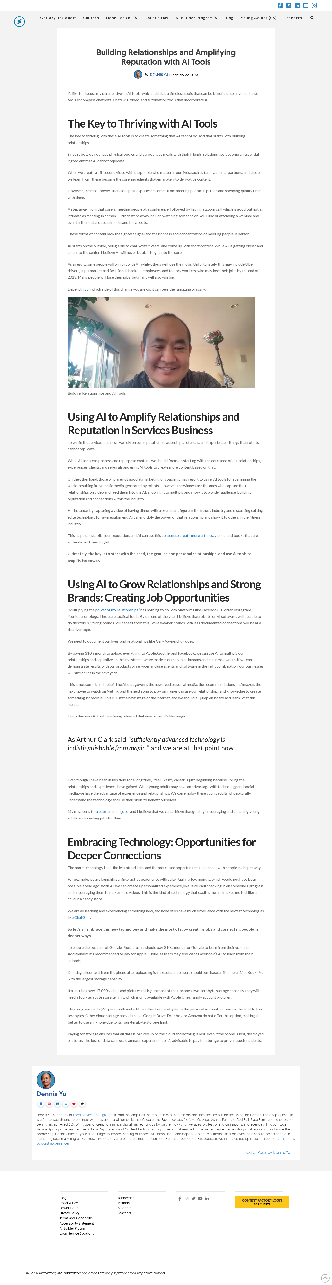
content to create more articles (187, 535)
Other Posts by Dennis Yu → (270, 1152)
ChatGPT (82, 917)
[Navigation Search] (312, 17)
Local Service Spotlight (90, 1115)
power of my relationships (116, 609)
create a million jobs (112, 811)
